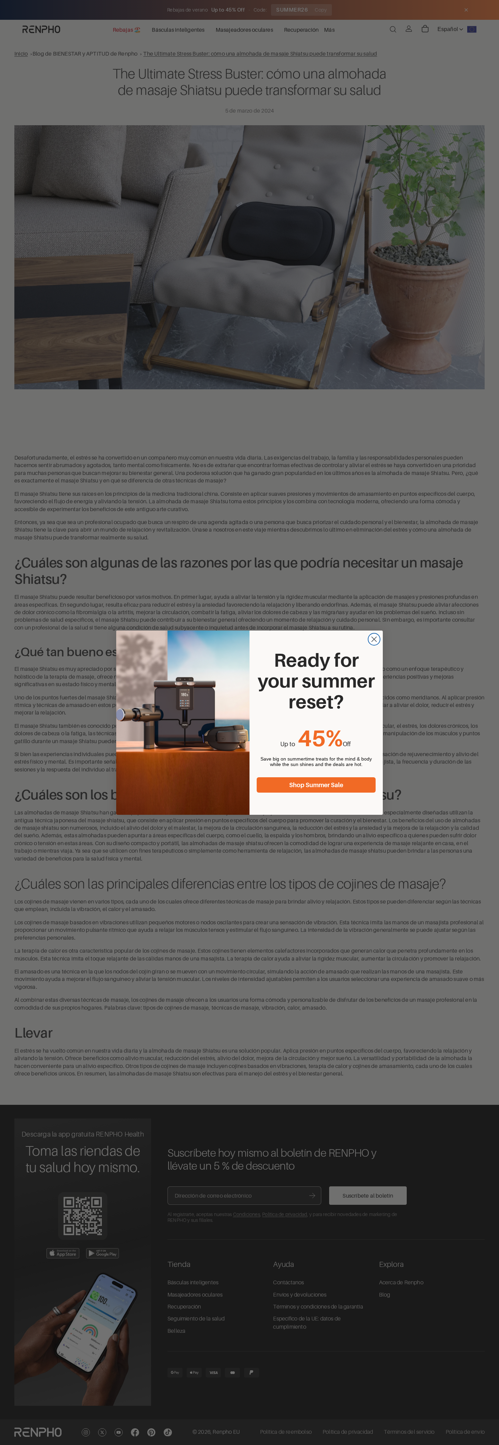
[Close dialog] (374, 639)
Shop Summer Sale (316, 785)
